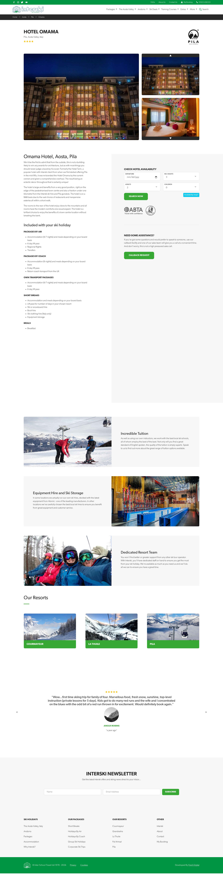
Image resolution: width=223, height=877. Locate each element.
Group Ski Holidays (76, 842)
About (159, 831)
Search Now (136, 196)
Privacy (73, 865)
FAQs (153, 2)
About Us (162, 2)
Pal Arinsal (117, 842)
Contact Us (173, 2)
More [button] (192, 9)
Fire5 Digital (193, 865)
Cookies (84, 865)
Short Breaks (73, 826)
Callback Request (139, 255)
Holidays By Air (75, 831)
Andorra (27, 831)
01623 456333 (204, 2)
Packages (28, 837)
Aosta (24, 17)
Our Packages (76, 819)
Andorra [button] (142, 9)
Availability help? (191, 195)
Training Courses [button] (169, 9)
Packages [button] (110, 9)
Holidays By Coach (76, 837)
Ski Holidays (31, 819)
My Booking (188, 2)
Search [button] (205, 9)
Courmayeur (118, 826)
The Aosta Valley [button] (126, 9)
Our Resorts (119, 819)
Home (15, 17)
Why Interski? (30, 847)
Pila (32, 17)
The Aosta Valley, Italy (33, 826)
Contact (160, 837)
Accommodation (31, 842)
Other (160, 819)
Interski (160, 826)
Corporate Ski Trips (76, 847)
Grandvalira (117, 831)
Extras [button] (183, 9)
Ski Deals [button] (153, 9)
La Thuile (116, 837)
